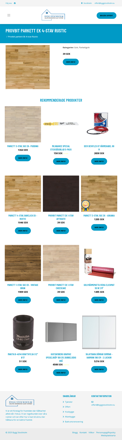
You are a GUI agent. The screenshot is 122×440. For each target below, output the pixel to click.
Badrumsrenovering (74, 421)
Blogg (75, 432)
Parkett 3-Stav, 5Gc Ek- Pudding (22, 146)
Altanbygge (70, 416)
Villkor (91, 432)
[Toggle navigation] (9, 15)
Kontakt (83, 432)
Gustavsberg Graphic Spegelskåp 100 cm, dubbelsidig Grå (61, 357)
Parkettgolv (84, 47)
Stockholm (88, 3)
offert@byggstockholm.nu (104, 3)
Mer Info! (70, 62)
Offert (67, 406)
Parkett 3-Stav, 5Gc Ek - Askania (99, 215)
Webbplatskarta (108, 435)
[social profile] (15, 3)
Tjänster (69, 402)
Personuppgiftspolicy (105, 432)
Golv (76, 47)
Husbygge (69, 411)
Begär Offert (106, 15)
